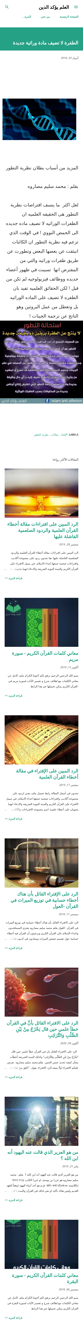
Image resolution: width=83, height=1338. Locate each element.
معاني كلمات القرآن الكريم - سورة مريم (45, 656)
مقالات (54, 434)
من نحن (45, 16)
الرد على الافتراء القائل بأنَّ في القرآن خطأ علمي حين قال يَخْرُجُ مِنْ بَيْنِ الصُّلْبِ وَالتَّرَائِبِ (42, 1029)
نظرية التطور (41, 434)
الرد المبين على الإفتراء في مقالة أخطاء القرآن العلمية (47, 773)
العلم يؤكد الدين (54, 7)
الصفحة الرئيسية (69, 16)
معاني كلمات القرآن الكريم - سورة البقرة (45, 1278)
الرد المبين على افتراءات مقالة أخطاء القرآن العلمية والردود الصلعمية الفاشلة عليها (42, 530)
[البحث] (7, 7)
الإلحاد (64, 434)
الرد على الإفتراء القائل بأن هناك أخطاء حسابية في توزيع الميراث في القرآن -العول (44, 899)
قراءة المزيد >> (13, 578)
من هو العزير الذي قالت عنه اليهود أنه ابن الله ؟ (42, 1155)
